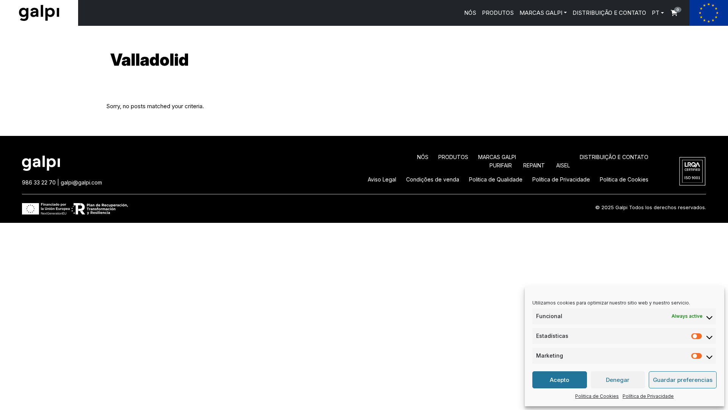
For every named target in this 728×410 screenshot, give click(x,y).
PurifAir (501, 165)
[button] (674, 13)
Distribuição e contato (614, 157)
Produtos (453, 157)
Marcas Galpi (497, 157)
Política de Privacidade (648, 396)
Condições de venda (432, 179)
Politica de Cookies (597, 396)
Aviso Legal (382, 179)
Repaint (534, 165)
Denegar (617, 379)
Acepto (559, 379)
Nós (422, 157)
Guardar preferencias (682, 379)
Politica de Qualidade (495, 179)
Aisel (563, 165)
